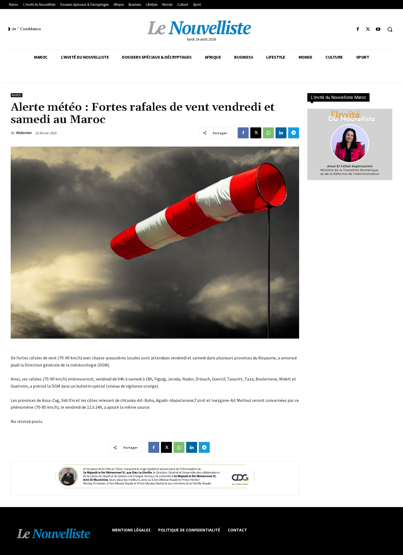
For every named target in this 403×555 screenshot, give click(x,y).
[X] (368, 29)
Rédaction (24, 132)
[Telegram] (293, 132)
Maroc (16, 95)
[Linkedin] (281, 132)
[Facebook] (357, 29)
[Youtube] (378, 29)
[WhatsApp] (268, 132)
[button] (389, 29)
